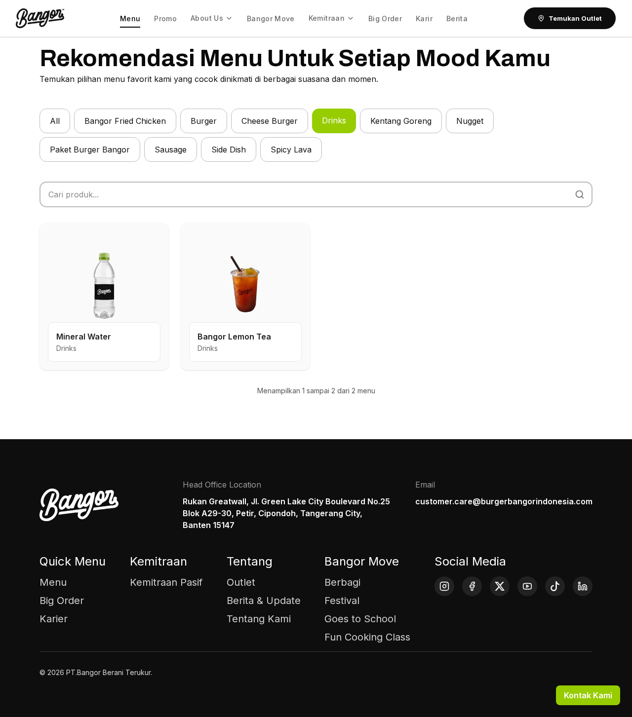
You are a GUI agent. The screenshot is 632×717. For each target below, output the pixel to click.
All (55, 121)
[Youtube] (527, 586)
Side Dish (228, 149)
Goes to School (360, 619)
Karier (54, 619)
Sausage (171, 149)
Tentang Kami (259, 619)
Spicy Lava (291, 149)
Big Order (62, 600)
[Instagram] (444, 586)
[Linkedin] (582, 586)
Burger (204, 121)
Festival (341, 600)
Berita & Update (264, 600)
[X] (500, 586)
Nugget (469, 121)
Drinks (334, 120)
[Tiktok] (555, 586)
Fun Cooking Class (367, 637)
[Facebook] (472, 586)
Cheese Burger (269, 121)
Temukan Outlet (575, 18)
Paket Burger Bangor (90, 149)
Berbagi (342, 582)
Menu (53, 582)
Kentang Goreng (401, 121)
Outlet (241, 582)
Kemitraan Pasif (166, 582)
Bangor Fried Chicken (125, 121)
